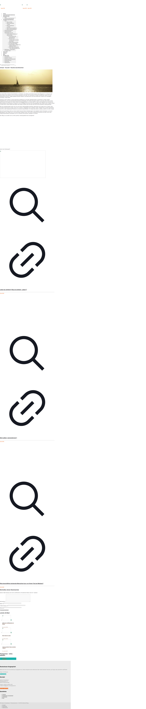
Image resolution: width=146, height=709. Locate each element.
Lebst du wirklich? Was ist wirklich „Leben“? (13, 289)
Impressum (4, 706)
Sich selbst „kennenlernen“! (8, 438)
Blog (3, 698)
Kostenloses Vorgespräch (7, 695)
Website (1, 607)
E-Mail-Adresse (3, 605)
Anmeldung (4, 696)
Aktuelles (4, 658)
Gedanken (4, 659)
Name (1, 603)
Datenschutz (5, 707)
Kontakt (4, 705)
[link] (15, 65)
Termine (4, 694)
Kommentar (3, 601)
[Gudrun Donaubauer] (15, 8)
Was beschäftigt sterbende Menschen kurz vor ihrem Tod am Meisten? (21, 583)
